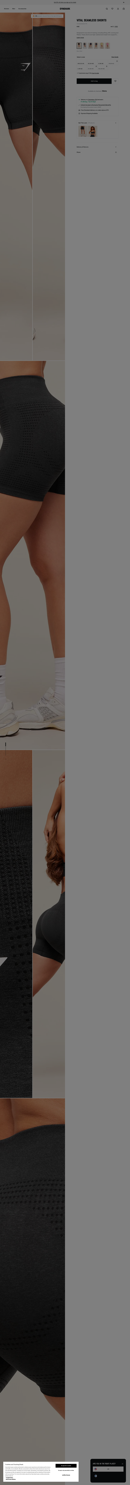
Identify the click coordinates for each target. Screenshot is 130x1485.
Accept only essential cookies (66, 1470)
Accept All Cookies (66, 1465)
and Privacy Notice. (11, 1479)
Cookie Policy (9, 1477)
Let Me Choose (66, 1475)
